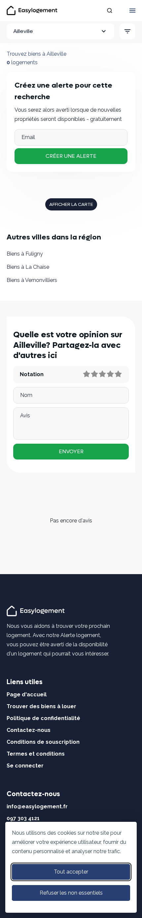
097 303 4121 (23, 818)
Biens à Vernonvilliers (32, 280)
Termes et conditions (36, 754)
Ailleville (23, 31)
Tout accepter (71, 872)
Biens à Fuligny (25, 254)
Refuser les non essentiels (71, 893)
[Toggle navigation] (132, 10)
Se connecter (25, 766)
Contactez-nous (29, 730)
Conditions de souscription (43, 742)
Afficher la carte (71, 204)
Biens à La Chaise (28, 267)
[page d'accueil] (37, 610)
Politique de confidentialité (43, 718)
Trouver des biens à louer (41, 706)
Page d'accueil (27, 694)
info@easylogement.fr (37, 806)
